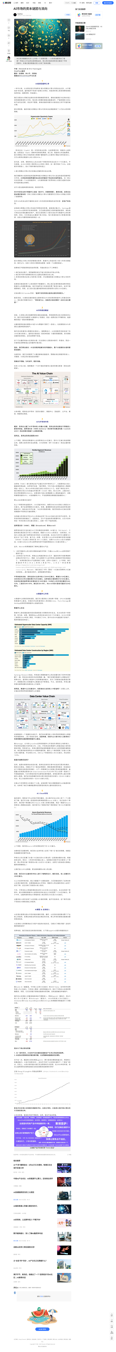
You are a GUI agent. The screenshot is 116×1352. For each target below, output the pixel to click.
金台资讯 (16, 1268)
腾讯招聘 (50, 1339)
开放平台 (39, 1339)
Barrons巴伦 (22, 1199)
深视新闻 (16, 1227)
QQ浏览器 (60, 1339)
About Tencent (22, 1339)
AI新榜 (15, 1281)
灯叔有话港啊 (17, 1213)
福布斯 (15, 1254)
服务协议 (29, 1339)
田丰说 (15, 1172)
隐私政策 (34, 1339)
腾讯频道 (66, 1339)
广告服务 (44, 1339)
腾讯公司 (40, 1346)
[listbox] (42, 1221)
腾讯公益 (55, 1339)
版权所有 (45, 1346)
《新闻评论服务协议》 (36, 1287)
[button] (98, 15)
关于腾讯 (16, 1339)
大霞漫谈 (16, 1186)
